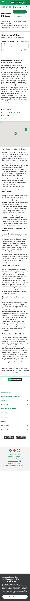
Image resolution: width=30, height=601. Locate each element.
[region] (15, 587)
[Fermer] (27, 577)
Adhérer (19, 16)
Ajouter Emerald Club (19, 21)
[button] (27, 2)
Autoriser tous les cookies (15, 596)
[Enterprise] (2, 2)
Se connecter (20, 12)
